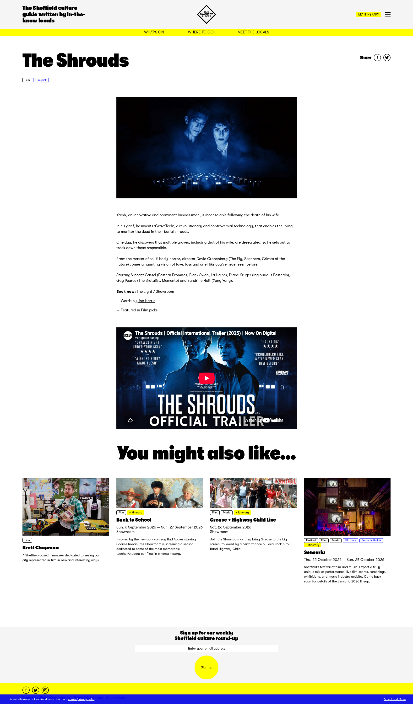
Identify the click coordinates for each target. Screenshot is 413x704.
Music (226, 512)
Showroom (165, 291)
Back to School (133, 520)
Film (27, 80)
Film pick (41, 80)
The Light (144, 291)
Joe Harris (146, 301)
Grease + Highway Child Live (243, 520)
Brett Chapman (40, 547)
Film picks (149, 310)
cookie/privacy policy (82, 699)
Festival (311, 540)
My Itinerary (368, 14)
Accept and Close (395, 699)
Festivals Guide (371, 540)
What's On (154, 32)
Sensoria (314, 552)
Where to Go (201, 32)
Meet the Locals (253, 32)
